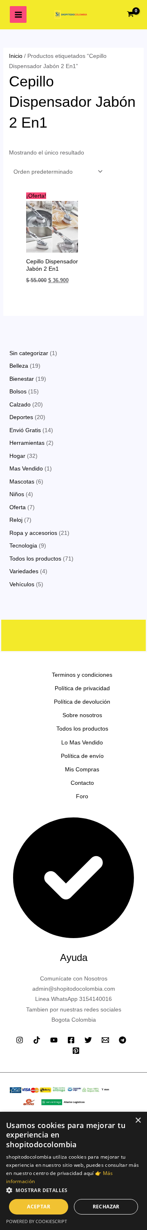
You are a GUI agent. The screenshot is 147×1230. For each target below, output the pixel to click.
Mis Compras (82, 769)
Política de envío (82, 756)
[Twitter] (88, 1040)
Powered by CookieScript (36, 1221)
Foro (82, 796)
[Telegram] (122, 1040)
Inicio (15, 56)
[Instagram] (19, 1040)
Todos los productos (82, 728)
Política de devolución (82, 701)
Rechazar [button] (106, 1206)
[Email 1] (105, 1040)
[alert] (73, 1171)
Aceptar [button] (38, 1206)
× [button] (138, 1120)
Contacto (82, 783)
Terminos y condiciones (82, 674)
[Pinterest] (76, 1050)
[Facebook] (71, 1040)
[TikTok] (36, 1040)
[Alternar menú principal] (18, 14)
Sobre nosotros (82, 715)
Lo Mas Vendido (82, 742)
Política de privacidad (82, 688)
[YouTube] (54, 1040)
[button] (73, 1190)
